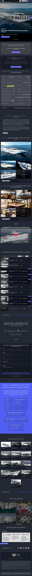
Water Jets (7, 420)
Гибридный (11, 420)
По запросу (15, 34)
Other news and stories (4, 543)
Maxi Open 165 (9, 2)
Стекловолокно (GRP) (11, 414)
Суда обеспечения (7, 406)
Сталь (16, 414)
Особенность (15, 425)
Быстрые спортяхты (7, 401)
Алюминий (19, 414)
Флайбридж (7, 405)
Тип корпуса (20, 399)
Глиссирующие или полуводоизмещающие (18, 401)
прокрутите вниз (16, 39)
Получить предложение (5, 36)
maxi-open (6, 2)
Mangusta (3, 2)
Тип (7, 399)
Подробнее (28, 573)
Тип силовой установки (15, 418)
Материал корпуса (15, 412)
